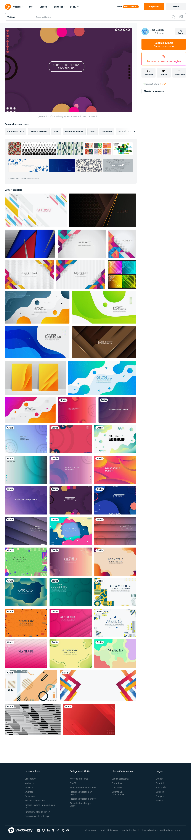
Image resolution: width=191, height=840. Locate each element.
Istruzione (30, 796)
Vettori (17, 6)
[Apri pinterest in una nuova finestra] (53, 830)
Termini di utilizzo (129, 830)
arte (56, 131)
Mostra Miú (118, 165)
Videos (43, 6)
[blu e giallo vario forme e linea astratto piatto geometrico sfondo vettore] (115, 623)
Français (160, 796)
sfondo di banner (74, 131)
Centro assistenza (121, 778)
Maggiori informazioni (154, 91)
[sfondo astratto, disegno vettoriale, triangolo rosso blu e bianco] (30, 244)
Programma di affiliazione (83, 787)
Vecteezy (29, 783)
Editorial (58, 6)
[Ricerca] (173, 17)
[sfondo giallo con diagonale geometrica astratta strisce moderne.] (89, 719)
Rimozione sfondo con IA (37, 811)
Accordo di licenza (79, 778)
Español (160, 783)
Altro (158, 800)
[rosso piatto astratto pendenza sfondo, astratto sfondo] (26, 653)
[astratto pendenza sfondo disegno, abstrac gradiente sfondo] (117, 410)
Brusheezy (30, 778)
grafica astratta (39, 131)
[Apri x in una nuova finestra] (63, 830)
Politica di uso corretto (170, 830)
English (159, 778)
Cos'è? (163, 84)
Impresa (29, 791)
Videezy (29, 787)
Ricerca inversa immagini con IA (40, 806)
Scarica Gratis (164, 44)
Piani (119, 6)
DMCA (73, 783)
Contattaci (117, 783)
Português (161, 787)
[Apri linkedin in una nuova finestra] (48, 830)
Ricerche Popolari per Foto (83, 798)
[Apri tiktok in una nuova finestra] (58, 830)
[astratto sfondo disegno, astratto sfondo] (26, 439)
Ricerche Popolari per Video (81, 804)
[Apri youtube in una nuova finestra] (67, 830)
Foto (30, 6)
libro (92, 131)
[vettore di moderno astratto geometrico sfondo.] (36, 210)
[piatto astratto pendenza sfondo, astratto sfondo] (115, 439)
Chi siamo (117, 787)
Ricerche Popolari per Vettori (81, 793)
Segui (180, 33)
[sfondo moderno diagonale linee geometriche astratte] (33, 719)
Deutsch (160, 791)
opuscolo (107, 131)
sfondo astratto (15, 131)
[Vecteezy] (8, 7)
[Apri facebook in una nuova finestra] (38, 830)
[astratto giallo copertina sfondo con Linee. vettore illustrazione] (35, 378)
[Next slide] (132, 131)
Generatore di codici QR (37, 816)
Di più (73, 6)
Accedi (176, 6)
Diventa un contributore (118, 793)
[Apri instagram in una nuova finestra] (43, 830)
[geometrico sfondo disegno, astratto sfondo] (77, 410)
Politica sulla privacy (149, 830)
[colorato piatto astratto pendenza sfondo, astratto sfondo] (115, 653)
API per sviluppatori (35, 800)
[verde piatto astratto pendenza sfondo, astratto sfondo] (71, 653)
